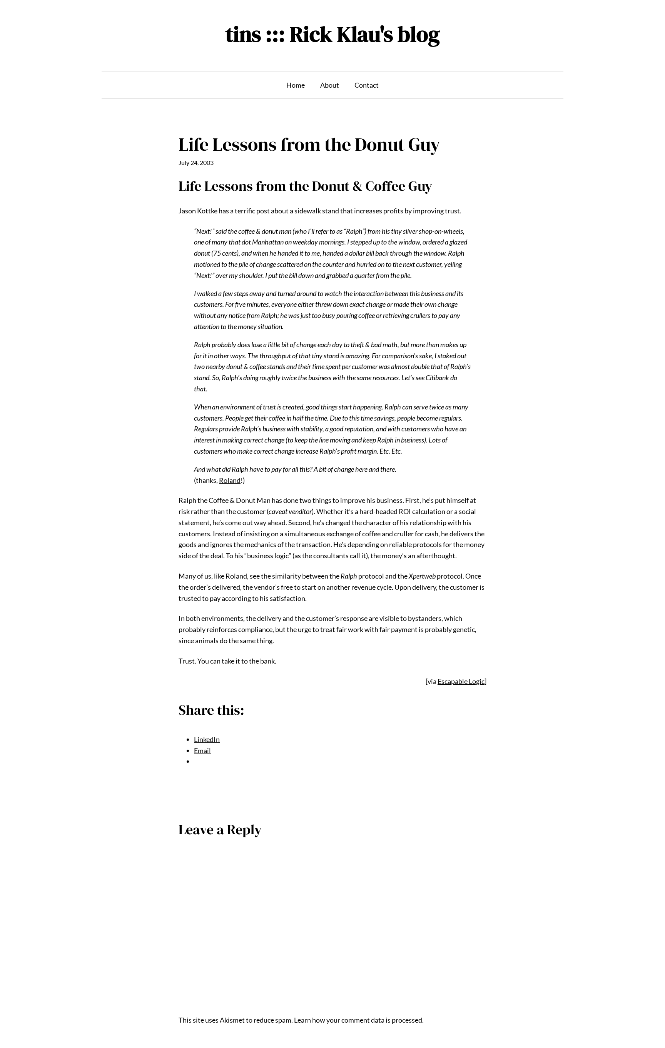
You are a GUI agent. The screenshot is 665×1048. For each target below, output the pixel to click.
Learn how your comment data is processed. (359, 1020)
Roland (230, 480)
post (263, 210)
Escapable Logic (461, 681)
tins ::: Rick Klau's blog (333, 34)
